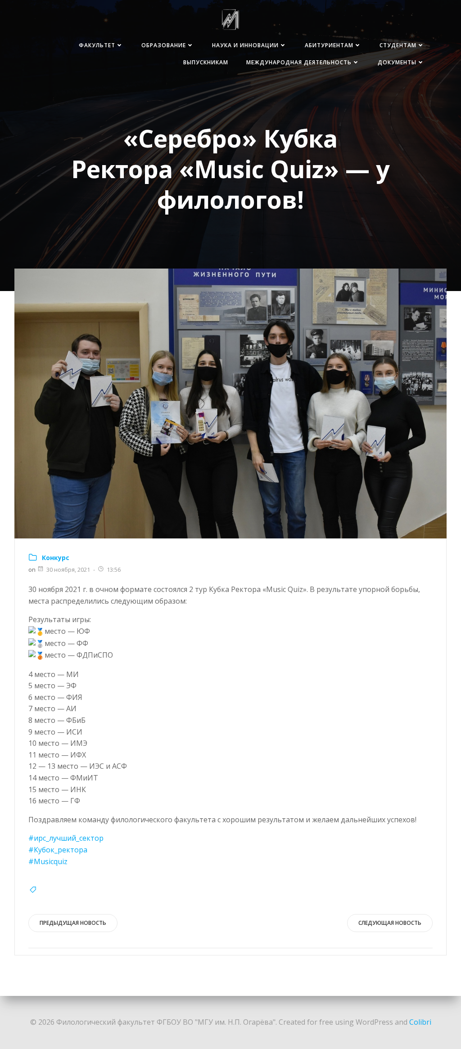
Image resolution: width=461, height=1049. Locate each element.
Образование (163, 45)
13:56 (114, 569)
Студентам (398, 45)
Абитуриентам (329, 45)
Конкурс (55, 557)
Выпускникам (205, 62)
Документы (397, 62)
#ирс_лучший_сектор (66, 838)
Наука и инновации (245, 45)
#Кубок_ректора (57, 850)
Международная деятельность (299, 62)
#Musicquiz (48, 861)
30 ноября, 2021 (68, 569)
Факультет (97, 45)
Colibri (420, 1022)
